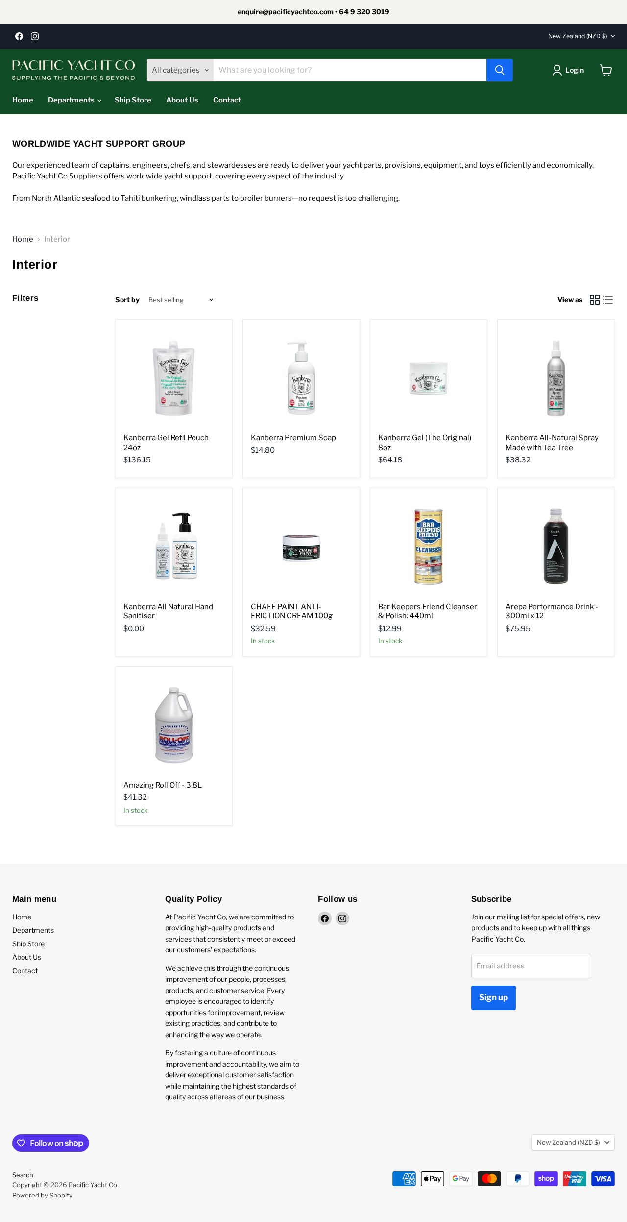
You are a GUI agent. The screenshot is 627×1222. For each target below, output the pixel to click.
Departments (72, 100)
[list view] (608, 300)
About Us (182, 100)
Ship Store (133, 100)
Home (22, 100)
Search (22, 1175)
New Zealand (577, 36)
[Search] (499, 70)
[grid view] (595, 300)
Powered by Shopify (42, 1195)
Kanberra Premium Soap (293, 437)
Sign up (493, 997)
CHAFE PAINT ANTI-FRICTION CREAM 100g (292, 611)
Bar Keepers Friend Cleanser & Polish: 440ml (427, 611)
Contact (227, 100)
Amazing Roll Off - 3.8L (162, 785)
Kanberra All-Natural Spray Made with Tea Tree (552, 442)
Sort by (127, 300)
